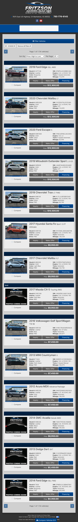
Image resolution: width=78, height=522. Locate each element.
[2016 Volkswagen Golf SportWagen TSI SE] (16, 328)
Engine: (55, 73)
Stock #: (32, 71)
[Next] (72, 51)
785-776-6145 (61, 16)
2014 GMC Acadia (45, 417)
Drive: (31, 77)
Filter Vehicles (39, 41)
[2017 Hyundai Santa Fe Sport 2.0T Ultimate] (16, 231)
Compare (17, 85)
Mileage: (56, 77)
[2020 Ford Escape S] (16, 137)
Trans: (55, 75)
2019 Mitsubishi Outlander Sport (51, 161)
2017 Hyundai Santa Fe (47, 225)
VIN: (54, 71)
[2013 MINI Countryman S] (16, 362)
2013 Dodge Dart (41, 449)
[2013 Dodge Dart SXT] (16, 456)
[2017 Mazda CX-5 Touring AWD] (16, 297)
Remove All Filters (24, 46)
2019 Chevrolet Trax (44, 192)
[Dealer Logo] (39, 8)
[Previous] (6, 51)
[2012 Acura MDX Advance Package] (16, 394)
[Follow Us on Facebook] (37, 20)
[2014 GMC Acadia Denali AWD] (16, 425)
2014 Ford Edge (42, 480)
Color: (31, 75)
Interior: (32, 73)
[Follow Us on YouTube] (41, 20)
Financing (65, 81)
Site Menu (39, 28)
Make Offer (50, 81)
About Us (34, 515)
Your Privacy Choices (50, 516)
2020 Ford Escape (40, 129)
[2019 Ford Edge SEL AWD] (16, 74)
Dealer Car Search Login (25, 516)
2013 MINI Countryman (43, 355)
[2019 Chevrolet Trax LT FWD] (16, 200)
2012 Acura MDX (47, 386)
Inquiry (35, 81)
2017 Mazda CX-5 (45, 289)
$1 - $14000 (9, 46)
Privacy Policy (46, 515)
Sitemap (42, 516)
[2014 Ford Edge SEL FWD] (16, 488)
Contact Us (39, 515)
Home (29, 515)
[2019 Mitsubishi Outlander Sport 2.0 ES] (16, 168)
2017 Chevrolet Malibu (44, 258)
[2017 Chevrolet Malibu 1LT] (16, 265)
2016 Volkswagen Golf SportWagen (49, 322)
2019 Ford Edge (42, 67)
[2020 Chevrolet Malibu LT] (16, 106)
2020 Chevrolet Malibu (44, 98)
